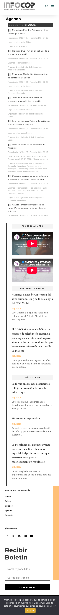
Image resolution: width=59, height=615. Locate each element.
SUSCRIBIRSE (27, 587)
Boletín (8, 501)
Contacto (9, 515)
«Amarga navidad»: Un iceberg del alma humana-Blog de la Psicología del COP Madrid (32, 299)
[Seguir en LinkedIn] (19, 536)
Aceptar (30, 610)
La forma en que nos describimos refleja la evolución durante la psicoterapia (31, 388)
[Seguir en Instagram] (25, 536)
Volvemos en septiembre (26, 418)
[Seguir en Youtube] (31, 536)
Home (8, 496)
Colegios (9, 505)
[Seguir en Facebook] (7, 536)
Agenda (8, 510)
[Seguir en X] (13, 536)
